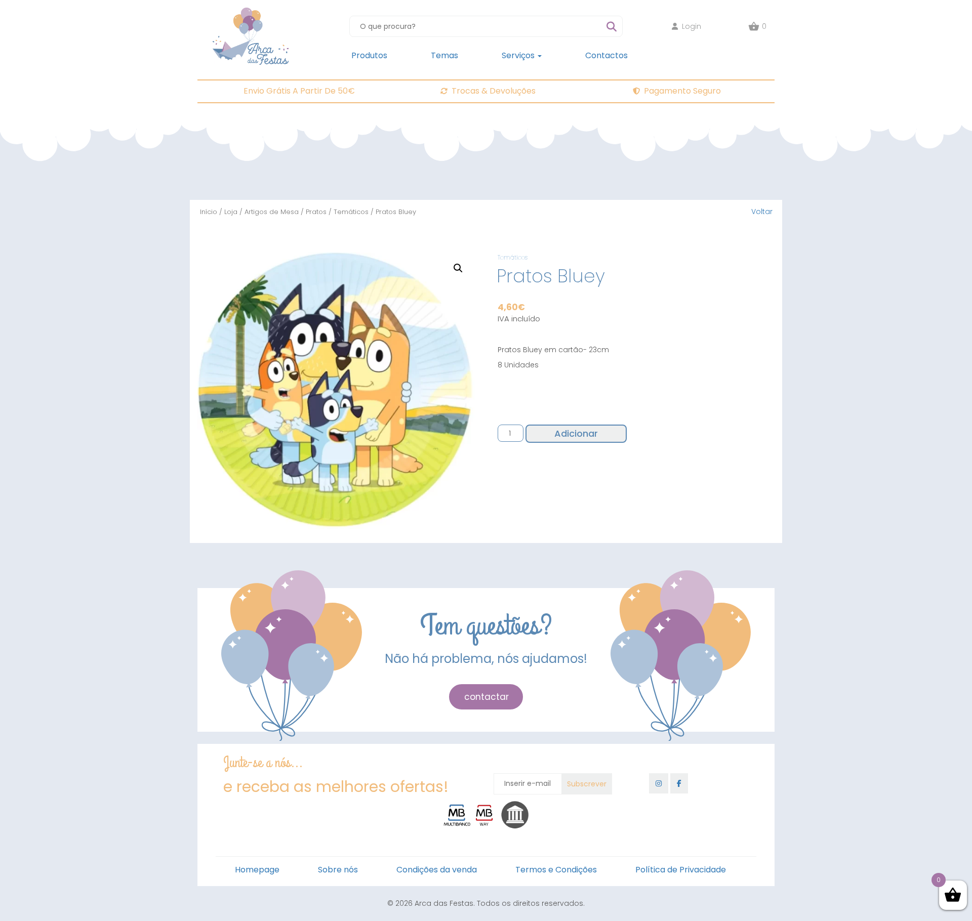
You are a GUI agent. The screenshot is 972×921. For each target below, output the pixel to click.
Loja (230, 212)
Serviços (519, 55)
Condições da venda (436, 869)
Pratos (316, 212)
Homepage (257, 869)
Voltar (762, 211)
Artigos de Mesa (272, 212)
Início (208, 212)
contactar (486, 697)
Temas (444, 55)
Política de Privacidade (680, 869)
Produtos (369, 55)
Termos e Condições (556, 869)
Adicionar (576, 433)
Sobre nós (338, 869)
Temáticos (351, 212)
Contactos (606, 55)
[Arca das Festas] (250, 12)
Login (691, 26)
